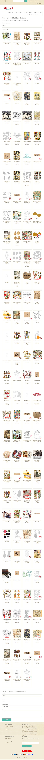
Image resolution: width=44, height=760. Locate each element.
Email (3, 699)
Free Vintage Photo (26, 727)
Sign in (35, 1)
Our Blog (3, 1)
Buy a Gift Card (30, 1)
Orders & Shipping (8, 738)
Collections (38, 14)
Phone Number (5, 704)
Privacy (6, 739)
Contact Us (7, 742)
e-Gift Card (7, 729)
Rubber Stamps (17, 12)
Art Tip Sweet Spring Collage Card (28, 726)
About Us (6, 727)
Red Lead (25, 757)
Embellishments (37, 12)
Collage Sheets (27, 12)
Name (3, 693)
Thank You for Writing (9, 726)
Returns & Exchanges (9, 741)
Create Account (39, 1)
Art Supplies (30, 14)
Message (4, 709)
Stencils (10, 12)
